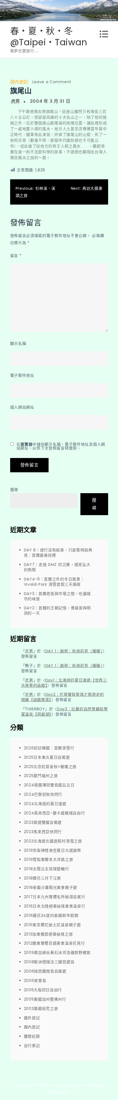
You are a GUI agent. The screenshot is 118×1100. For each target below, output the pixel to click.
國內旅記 (19, 82)
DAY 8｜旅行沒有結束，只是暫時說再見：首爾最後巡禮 (58, 552)
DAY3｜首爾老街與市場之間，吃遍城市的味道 (57, 596)
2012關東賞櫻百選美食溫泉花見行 (54, 943)
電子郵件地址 (22, 375)
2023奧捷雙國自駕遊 (43, 822)
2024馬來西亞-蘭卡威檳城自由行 (54, 813)
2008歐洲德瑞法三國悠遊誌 (49, 962)
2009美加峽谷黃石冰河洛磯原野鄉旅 (57, 952)
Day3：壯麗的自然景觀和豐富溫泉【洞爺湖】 (64, 711)
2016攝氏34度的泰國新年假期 (51, 915)
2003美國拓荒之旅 (41, 1008)
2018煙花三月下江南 (42, 878)
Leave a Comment (52, 82)
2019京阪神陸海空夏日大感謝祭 (52, 850)
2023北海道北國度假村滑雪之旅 (53, 841)
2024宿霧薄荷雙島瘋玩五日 (49, 785)
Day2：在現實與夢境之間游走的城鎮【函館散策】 (62, 697)
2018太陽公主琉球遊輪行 (46, 869)
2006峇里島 (35, 980)
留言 (16, 255)
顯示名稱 (18, 343)
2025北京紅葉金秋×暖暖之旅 (50, 766)
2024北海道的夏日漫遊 (45, 803)
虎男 (15, 101)
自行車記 (32, 1045)
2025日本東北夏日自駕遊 (47, 757)
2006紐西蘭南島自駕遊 (45, 971)
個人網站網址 (22, 407)
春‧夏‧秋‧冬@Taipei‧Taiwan (48, 37)
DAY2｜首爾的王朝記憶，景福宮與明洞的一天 (57, 610)
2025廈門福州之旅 (41, 775)
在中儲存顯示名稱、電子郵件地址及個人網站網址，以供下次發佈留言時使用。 (60, 446)
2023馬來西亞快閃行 (43, 831)
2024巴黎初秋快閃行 (43, 794)
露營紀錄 (32, 1036)
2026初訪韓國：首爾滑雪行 (49, 748)
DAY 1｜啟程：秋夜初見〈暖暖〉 (74, 651)
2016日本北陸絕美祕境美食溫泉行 (54, 906)
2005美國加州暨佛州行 (45, 999)
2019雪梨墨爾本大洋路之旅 (48, 859)
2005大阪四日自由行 (43, 990)
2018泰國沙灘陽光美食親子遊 (50, 887)
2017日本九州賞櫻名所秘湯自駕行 (54, 897)
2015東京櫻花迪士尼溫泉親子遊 (52, 925)
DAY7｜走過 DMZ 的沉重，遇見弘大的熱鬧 (57, 567)
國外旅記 (32, 1018)
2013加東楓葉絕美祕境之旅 (48, 934)
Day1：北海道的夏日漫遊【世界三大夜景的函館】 (64, 682)
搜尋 (14, 489)
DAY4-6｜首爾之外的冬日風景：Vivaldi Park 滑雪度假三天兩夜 (54, 581)
